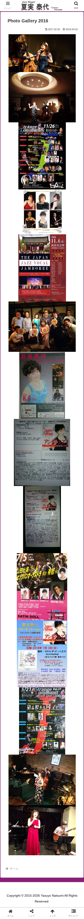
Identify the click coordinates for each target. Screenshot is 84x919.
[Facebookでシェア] (33, 728)
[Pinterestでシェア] (33, 740)
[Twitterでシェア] (13, 728)
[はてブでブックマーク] (51, 728)
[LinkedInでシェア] (51, 740)
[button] (75, 708)
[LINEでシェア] (13, 740)
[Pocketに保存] (70, 728)
